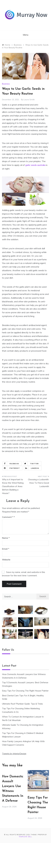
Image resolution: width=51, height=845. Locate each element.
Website (6, 559)
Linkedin (35, 468)
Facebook (14, 464)
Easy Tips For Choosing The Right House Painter (25, 690)
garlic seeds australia (35, 165)
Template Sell (25, 837)
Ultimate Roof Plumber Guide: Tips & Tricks (22, 703)
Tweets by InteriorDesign (14, 753)
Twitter (34, 464)
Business (6, 84)
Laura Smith (29, 99)
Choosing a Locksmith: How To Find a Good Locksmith (38, 483)
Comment (7, 517)
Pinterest (15, 468)
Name (6, 538)
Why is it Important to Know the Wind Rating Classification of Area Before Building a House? (13, 486)
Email (5, 549)
